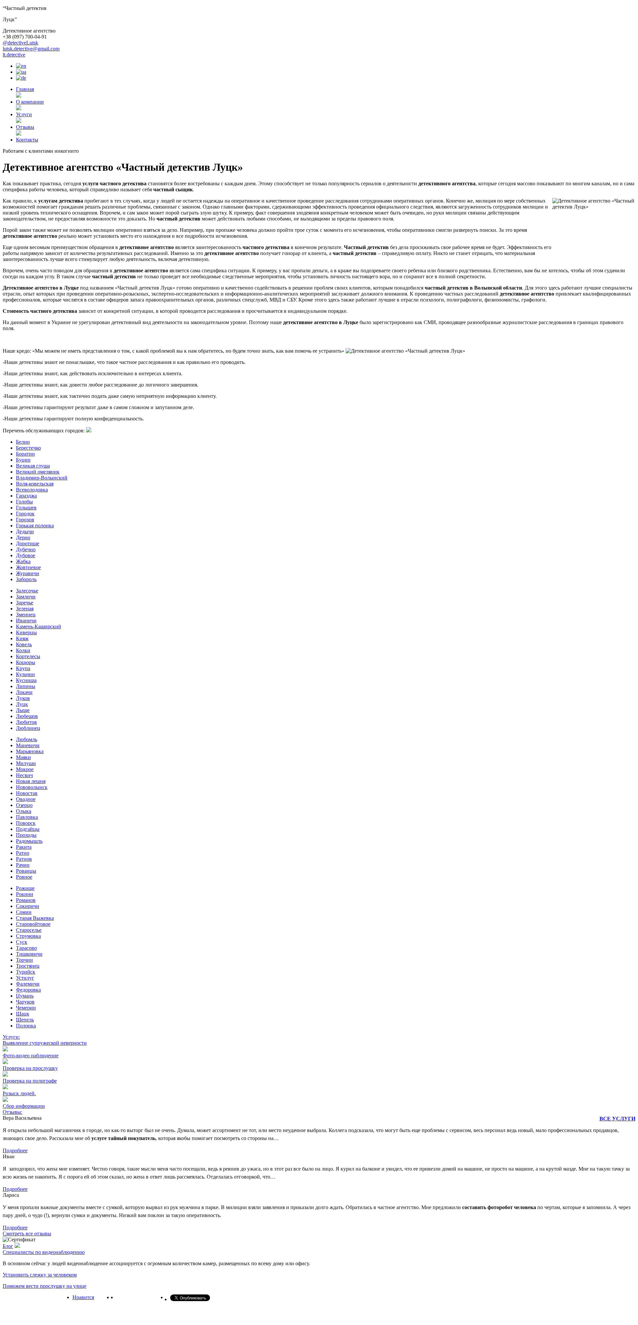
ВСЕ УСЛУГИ (617, 1118)
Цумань (25, 996)
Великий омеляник (37, 472)
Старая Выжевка (35, 918)
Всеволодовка (32, 489)
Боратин (25, 454)
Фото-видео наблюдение (30, 1055)
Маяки (23, 757)
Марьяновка (30, 751)
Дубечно (26, 549)
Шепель (25, 1019)
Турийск (25, 972)
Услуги (24, 114)
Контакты (27, 139)
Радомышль (29, 841)
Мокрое (25, 769)
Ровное (24, 877)
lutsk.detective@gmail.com (31, 48)
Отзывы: (12, 1112)
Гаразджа (26, 495)
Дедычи (25, 531)
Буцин (23, 460)
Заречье (24, 602)
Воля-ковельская (34, 483)
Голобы (24, 501)
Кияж (22, 638)
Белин (23, 442)
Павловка (27, 817)
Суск (21, 942)
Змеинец (26, 614)
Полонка (26, 1025)
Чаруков (25, 1002)
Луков (23, 698)
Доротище (27, 543)
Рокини (24, 894)
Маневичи (28, 745)
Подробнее (15, 1150)
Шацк (22, 1013)
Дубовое (25, 555)
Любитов (26, 722)
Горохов (25, 519)
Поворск (26, 823)
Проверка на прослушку (30, 1068)
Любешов (27, 716)
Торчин (24, 960)
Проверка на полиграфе (30, 1081)
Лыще (23, 710)
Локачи (24, 692)
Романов (26, 900)
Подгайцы (28, 829)
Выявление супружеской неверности (45, 1043)
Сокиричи (27, 906)
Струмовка (28, 936)
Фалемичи (28, 984)
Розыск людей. (19, 1093)
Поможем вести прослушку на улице (44, 1286)
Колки (23, 650)
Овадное (26, 799)
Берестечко (28, 448)
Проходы (26, 835)
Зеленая (25, 608)
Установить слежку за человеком (40, 1275)
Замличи (26, 596)
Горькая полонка (35, 525)
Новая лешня (31, 781)
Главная (25, 89)
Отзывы (25, 127)
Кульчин (25, 674)
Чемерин (26, 1008)
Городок (25, 513)
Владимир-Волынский (41, 478)
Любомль (26, 739)
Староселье (29, 930)
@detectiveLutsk (20, 42)
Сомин (24, 912)
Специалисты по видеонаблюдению (44, 1252)
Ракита (24, 847)
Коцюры (25, 662)
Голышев (26, 507)
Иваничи (26, 620)
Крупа (23, 668)
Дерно (23, 537)
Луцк (22, 704)
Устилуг (25, 978)
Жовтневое (28, 567)
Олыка (23, 811)
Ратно (22, 853)
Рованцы (26, 871)
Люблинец (28, 728)
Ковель (24, 644)
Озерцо (24, 805)
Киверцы (26, 632)
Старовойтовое (33, 924)
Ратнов (24, 859)
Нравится (83, 1297)
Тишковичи (29, 954)
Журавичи (27, 573)
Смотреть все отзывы (27, 1233)
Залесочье (27, 590)
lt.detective (14, 54)
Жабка (23, 561)
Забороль (26, 579)
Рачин (23, 865)
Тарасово (26, 948)
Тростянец (28, 966)
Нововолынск (32, 787)
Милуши (26, 763)
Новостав (27, 793)
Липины (25, 686)
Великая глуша (33, 466)
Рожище (25, 888)
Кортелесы (28, 656)
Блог (8, 1246)
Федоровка (28, 990)
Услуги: (11, 1037)
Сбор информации (24, 1106)
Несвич (24, 775)
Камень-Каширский (38, 626)
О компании (30, 102)
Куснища (26, 680)
